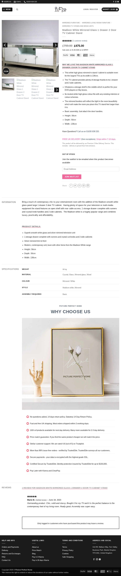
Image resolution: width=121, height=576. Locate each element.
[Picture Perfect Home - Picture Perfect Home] (60, 9)
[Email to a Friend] (79, 186)
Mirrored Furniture (71, 23)
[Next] (55, 45)
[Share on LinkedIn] (88, 186)
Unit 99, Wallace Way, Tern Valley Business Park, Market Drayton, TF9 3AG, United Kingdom (105, 550)
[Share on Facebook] (71, 186)
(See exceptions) (88, 139)
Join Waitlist (72, 177)
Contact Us (6, 560)
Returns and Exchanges (11, 554)
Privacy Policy (67, 550)
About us (35, 547)
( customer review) (79, 41)
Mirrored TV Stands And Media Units (78, 26)
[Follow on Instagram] (116, 2)
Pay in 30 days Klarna (40, 560)
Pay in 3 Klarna (38, 557)
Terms (64, 547)
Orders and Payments (10, 547)
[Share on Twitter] (75, 186)
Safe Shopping (67, 557)
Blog (33, 554)
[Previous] (5, 45)
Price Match (36, 550)
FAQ (3, 557)
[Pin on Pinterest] (84, 186)
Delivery (5, 550)
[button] (7, 9)
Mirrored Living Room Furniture (96, 23)
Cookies (65, 554)
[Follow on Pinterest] (118, 2)
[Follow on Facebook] (113, 2)
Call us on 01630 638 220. (88, 131)
